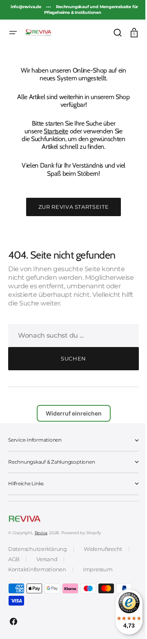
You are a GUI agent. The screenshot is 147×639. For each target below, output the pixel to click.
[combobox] (70, 335)
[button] (13, 33)
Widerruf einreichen (70, 413)
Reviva (41, 532)
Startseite (53, 131)
